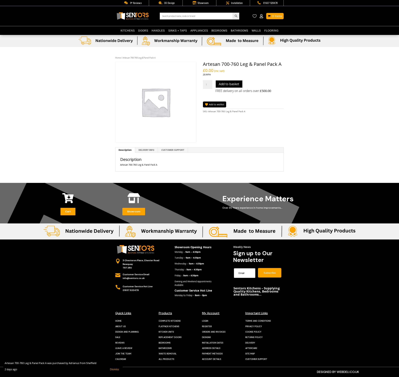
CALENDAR (120, 359)
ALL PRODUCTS (166, 359)
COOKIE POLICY (253, 331)
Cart (68, 211)
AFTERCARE (251, 348)
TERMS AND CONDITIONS (258, 320)
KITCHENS (128, 31)
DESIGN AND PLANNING (127, 331)
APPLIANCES (199, 31)
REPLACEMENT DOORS (170, 337)
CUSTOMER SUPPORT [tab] (172, 149)
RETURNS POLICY (254, 337)
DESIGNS (206, 337)
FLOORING (271, 31)
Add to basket (229, 84)
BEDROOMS (219, 31)
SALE (117, 337)
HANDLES (158, 31)
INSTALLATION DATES (212, 342)
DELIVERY (250, 342)
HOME (118, 320)
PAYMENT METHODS (212, 353)
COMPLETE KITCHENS (170, 320)
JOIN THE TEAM (123, 353)
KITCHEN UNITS (166, 331)
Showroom (133, 211)
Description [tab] (125, 149)
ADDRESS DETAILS (211, 348)
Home (118, 57)
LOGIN (205, 320)
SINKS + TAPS (177, 31)
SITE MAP (250, 353)
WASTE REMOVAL (168, 353)
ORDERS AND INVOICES (214, 331)
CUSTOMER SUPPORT (256, 359)
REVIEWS (120, 342)
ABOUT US (120, 326)
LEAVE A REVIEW (123, 348)
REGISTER (207, 326)
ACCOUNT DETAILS (211, 359)
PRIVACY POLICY (253, 326)
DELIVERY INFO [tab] (146, 149)
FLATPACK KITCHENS (169, 326)
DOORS (143, 31)
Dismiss (114, 369)
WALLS (256, 31)
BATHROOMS (239, 31)
